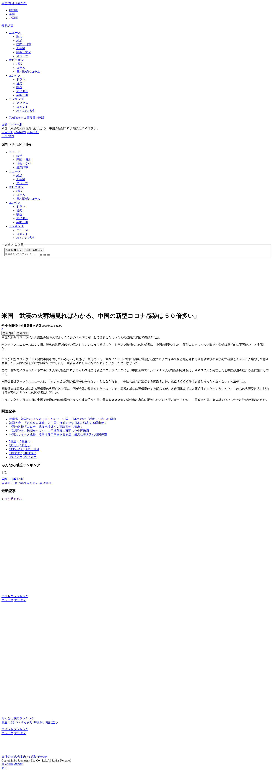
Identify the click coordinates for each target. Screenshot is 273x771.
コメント (22, 106)
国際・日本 (23, 44)
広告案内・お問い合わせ (30, 756)
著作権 (18, 764)
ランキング (16, 99)
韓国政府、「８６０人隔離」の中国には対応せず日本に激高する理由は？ (58, 422)
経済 (19, 40)
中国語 (13, 18)
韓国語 (13, 10)
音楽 (19, 83)
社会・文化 (23, 52)
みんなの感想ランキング (17, 718)
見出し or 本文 (14, 249)
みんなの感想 (25, 110)
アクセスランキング (14, 596)
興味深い (39, 722)
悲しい (15, 722)
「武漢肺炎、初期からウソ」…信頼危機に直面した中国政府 (49, 430)
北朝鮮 (20, 48)
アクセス (22, 102)
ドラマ (20, 79)
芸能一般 (22, 95)
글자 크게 (22, 333)
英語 (12, 14)
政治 (19, 36)
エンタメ (15, 75)
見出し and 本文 (34, 249)
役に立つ (52, 722)
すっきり (27, 722)
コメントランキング (14, 729)
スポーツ (22, 56)
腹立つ (5, 722)
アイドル (22, 91)
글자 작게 (8, 333)
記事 (12, 479)
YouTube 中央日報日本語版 (26, 117)
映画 (19, 87)
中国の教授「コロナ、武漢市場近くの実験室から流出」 (46, 426)
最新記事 (7, 25)
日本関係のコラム (28, 71)
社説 (19, 63)
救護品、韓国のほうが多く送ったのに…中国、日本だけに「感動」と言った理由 (62, 419)
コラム (20, 67)
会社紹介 (7, 756)
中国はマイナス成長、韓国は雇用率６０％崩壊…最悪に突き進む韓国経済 (58, 434)
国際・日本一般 (11, 124)
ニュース (15, 32)
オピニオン (16, 60)
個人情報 (7, 764)
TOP (4, 767)
